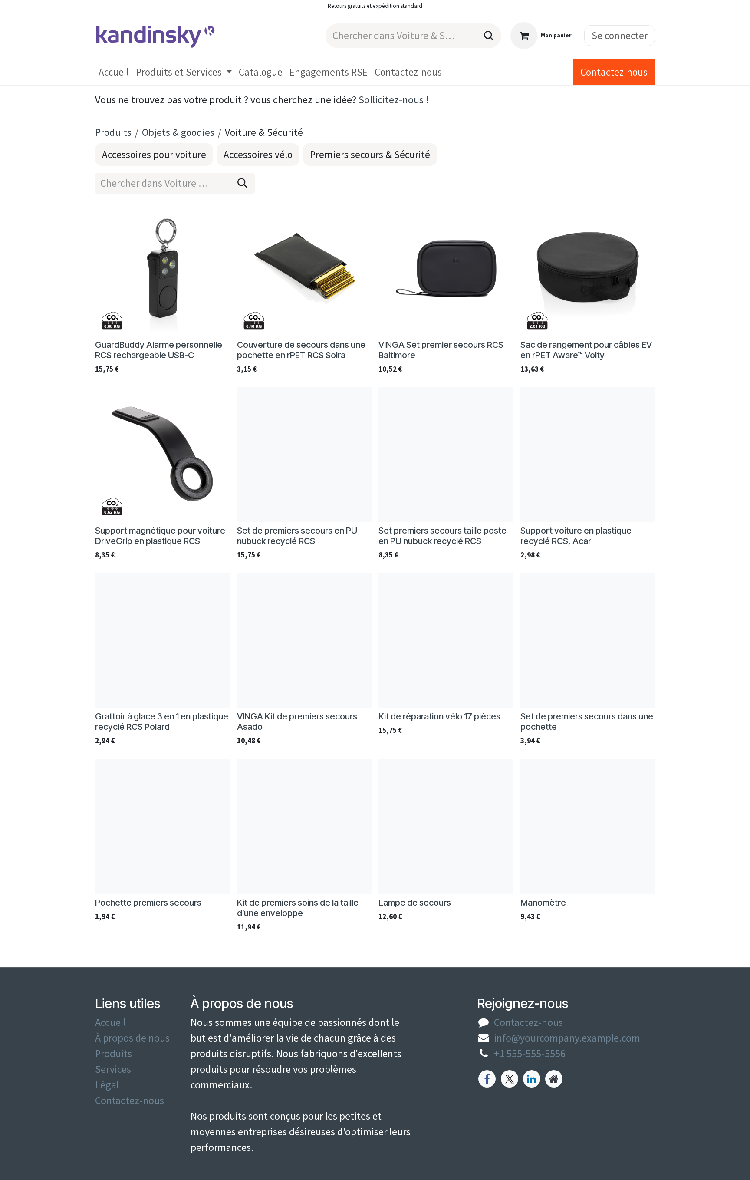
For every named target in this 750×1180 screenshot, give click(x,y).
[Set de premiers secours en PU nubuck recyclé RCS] (304, 454)
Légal (107, 1084)
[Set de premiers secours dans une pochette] (587, 640)
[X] (509, 1079)
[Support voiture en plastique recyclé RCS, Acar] (587, 454)
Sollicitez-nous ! (394, 99)
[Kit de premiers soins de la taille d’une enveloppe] (304, 826)
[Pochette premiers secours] (162, 826)
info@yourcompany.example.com (567, 1038)
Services (113, 1069)
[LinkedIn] (531, 1079)
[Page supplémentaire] (553, 1079)
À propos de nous (132, 1038)
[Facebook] (487, 1079)
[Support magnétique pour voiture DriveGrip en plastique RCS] (162, 454)
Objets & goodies (178, 132)
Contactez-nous (614, 72)
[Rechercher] (489, 35)
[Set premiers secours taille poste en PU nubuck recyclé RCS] (445, 454)
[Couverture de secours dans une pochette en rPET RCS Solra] (304, 268)
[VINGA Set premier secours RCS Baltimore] (445, 268)
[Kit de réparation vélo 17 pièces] (445, 640)
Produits (113, 132)
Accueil (110, 1022)
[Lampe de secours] (445, 826)
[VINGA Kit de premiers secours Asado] (304, 640)
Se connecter (620, 35)
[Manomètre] (587, 826)
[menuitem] (113, 72)
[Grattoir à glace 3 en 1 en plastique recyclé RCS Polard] (162, 640)
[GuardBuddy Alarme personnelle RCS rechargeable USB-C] (162, 268)
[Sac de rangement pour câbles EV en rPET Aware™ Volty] (587, 268)
